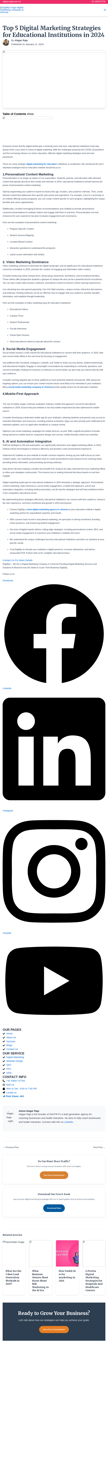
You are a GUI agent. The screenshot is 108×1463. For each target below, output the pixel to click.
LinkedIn (68, 1122)
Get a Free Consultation (54, 1329)
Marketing (8, 22)
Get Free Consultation (54, 1175)
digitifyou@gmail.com (12, 2)
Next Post (99, 1147)
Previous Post (11, 1147)
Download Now (54, 1208)
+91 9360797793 (98, 2)
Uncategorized (22, 22)
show (30, 114)
